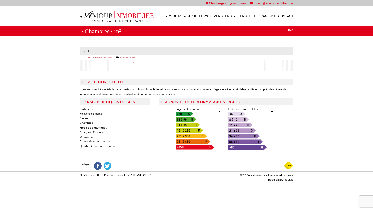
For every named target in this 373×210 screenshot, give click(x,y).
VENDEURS (223, 16)
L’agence (268, 16)
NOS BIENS (173, 16)
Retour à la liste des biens (100, 57)
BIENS (83, 175)
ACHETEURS (198, 16)
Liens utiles (248, 16)
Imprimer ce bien (127, 57)
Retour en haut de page (280, 179)
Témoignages (218, 3)
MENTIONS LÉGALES (139, 175)
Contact (285, 16)
